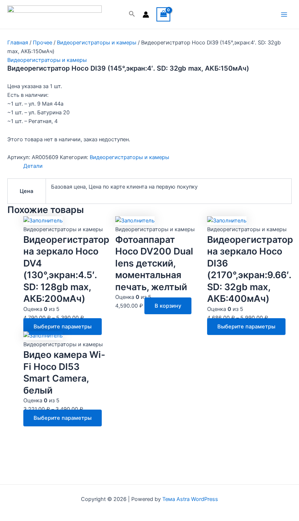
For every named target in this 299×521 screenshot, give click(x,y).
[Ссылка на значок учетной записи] (146, 14)
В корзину (168, 306)
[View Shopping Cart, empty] (163, 14)
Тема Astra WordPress (190, 499)
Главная (17, 42)
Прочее (42, 42)
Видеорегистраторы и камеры (96, 42)
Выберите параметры (63, 326)
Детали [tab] (33, 166)
